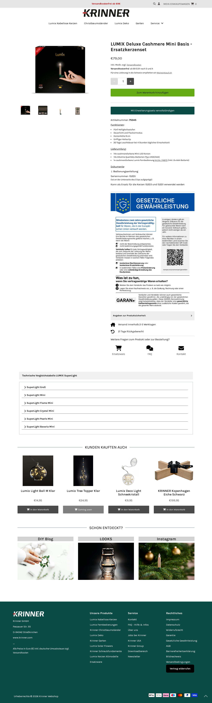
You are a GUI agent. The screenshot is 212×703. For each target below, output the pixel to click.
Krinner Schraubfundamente (106, 651)
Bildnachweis (173, 656)
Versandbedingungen (178, 661)
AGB (168, 645)
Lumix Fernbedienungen (103, 624)
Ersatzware (96, 661)
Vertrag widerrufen (180, 668)
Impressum (172, 619)
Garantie (170, 635)
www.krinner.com (22, 637)
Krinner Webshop (48, 696)
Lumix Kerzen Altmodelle (104, 656)
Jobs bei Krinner (137, 635)
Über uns (133, 630)
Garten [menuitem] (140, 23)
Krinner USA (134, 640)
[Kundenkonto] (159, 3)
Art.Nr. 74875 (161, 160)
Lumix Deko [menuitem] (122, 23)
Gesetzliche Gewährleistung (181, 640)
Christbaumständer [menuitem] (96, 23)
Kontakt (132, 619)
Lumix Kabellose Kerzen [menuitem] (63, 23)
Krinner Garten (98, 640)
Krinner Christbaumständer (105, 630)
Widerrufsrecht (174, 630)
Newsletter (134, 656)
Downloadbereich (138, 651)
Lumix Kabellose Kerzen (103, 619)
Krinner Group (136, 645)
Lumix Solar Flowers (101, 645)
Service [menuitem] (155, 23)
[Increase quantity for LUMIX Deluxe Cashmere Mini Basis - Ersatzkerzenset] (130, 81)
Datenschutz (173, 624)
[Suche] (154, 3)
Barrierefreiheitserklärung (180, 651)
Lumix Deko (96, 635)
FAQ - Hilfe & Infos (138, 624)
